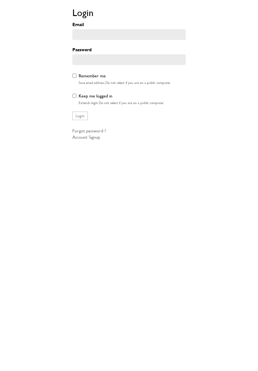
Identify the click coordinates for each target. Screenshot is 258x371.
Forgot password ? (89, 130)
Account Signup (86, 137)
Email (78, 24)
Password (82, 49)
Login (80, 115)
